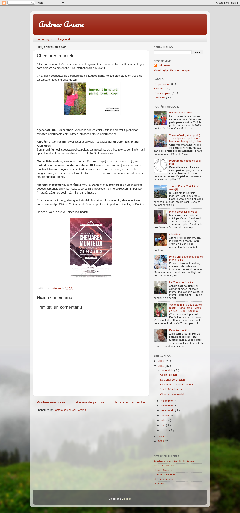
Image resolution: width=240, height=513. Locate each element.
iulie (163, 420)
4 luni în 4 (175, 234)
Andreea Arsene (61, 24)
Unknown (164, 65)
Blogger (126, 498)
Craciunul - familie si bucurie (177, 384)
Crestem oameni (163, 479)
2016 (161, 361)
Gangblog (159, 483)
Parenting (160, 97)
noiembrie (167, 400)
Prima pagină (44, 39)
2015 (161, 366)
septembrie (168, 410)
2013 (161, 441)
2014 (161, 436)
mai (163, 425)
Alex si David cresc (165, 465)
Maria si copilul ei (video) (184, 211)
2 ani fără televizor (171, 389)
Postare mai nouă (51, 402)
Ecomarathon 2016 (180, 112)
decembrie (167, 370)
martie (165, 430)
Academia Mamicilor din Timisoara (174, 461)
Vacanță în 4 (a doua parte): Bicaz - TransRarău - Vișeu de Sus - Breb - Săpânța (185, 307)
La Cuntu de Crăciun (181, 282)
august (165, 415)
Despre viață (162, 84)
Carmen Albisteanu (165, 474)
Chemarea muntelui (172, 394)
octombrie (167, 405)
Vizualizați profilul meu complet (172, 70)
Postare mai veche (130, 402)
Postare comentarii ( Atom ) (70, 410)
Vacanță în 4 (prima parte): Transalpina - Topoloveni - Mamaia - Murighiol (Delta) (185, 138)
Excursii (159, 88)
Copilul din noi (168, 374)
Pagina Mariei (66, 39)
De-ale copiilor (163, 93)
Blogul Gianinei (163, 470)
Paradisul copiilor (179, 330)
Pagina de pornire (90, 402)
